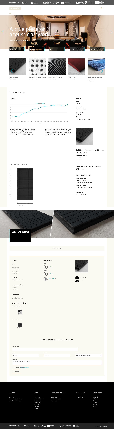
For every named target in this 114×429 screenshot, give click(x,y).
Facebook (95, 397)
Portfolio (36, 404)
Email (45, 353)
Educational (37, 401)
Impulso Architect (55, 399)
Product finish (15, 346)
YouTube (95, 402)
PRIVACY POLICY (24, 367)
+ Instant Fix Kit (52, 278)
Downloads (37, 402)
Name (13, 353)
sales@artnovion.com (15, 401)
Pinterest (95, 404)
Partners (36, 406)
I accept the (21, 367)
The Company (38, 397)
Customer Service (39, 399)
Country (77, 353)
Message (14, 359)
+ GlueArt (51, 266)
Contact (36, 408)
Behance (95, 406)
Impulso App (54, 397)
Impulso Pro (54, 401)
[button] (10, 13)
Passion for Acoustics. (101, 426)
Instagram (95, 399)
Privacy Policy (79, 397)
